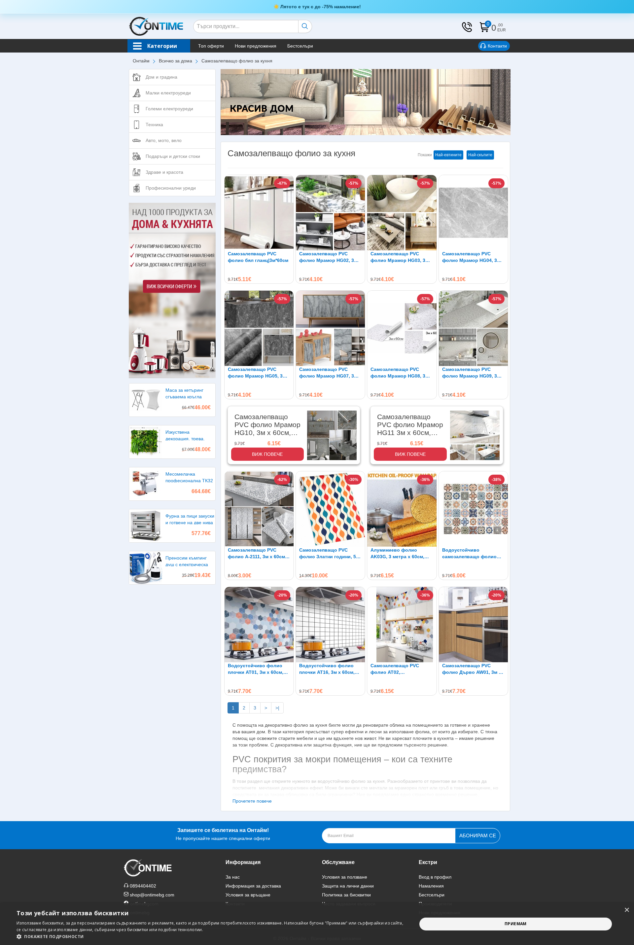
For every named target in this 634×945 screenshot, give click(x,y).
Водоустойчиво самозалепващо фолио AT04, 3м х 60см (469, 553)
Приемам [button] (516, 924)
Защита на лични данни (348, 886)
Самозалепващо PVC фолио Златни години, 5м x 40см (329, 553)
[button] (211, 936)
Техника (154, 124)
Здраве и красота (164, 172)
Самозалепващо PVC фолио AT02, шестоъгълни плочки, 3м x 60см (401, 669)
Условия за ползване (344, 877)
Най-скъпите (480, 155)
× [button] (626, 910)
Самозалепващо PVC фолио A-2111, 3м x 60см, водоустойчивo (257, 553)
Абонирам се (477, 835)
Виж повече (267, 454)
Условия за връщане (248, 894)
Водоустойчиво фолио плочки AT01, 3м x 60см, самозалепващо (255, 669)
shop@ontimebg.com (152, 894)
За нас (233, 877)
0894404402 (143, 886)
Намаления (431, 886)
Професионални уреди (171, 188)
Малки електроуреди (168, 92)
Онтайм (141, 60)
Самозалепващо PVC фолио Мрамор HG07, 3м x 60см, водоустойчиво (330, 373)
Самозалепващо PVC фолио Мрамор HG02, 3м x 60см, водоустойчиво (330, 257)
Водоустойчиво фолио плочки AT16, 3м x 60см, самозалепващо (327, 669)
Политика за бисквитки (346, 894)
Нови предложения (255, 46)
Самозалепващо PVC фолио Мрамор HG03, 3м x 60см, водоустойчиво (401, 257)
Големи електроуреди (169, 108)
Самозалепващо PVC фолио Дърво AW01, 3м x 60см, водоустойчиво (471, 669)
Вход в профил (435, 877)
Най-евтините (448, 155)
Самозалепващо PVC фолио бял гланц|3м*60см (258, 257)
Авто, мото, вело (164, 140)
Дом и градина (161, 77)
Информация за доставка (253, 886)
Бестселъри (300, 46)
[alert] (317, 924)
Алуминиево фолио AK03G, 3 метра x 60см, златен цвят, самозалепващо (397, 553)
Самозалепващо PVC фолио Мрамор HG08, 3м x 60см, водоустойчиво (401, 373)
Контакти (497, 46)
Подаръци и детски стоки (173, 156)
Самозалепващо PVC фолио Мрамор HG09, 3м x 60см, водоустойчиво (473, 373)
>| (277, 707)
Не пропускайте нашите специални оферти (223, 834)
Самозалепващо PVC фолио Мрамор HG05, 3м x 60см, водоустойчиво (259, 373)
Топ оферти (211, 46)
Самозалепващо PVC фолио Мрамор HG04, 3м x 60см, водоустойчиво (473, 257)
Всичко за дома (175, 60)
